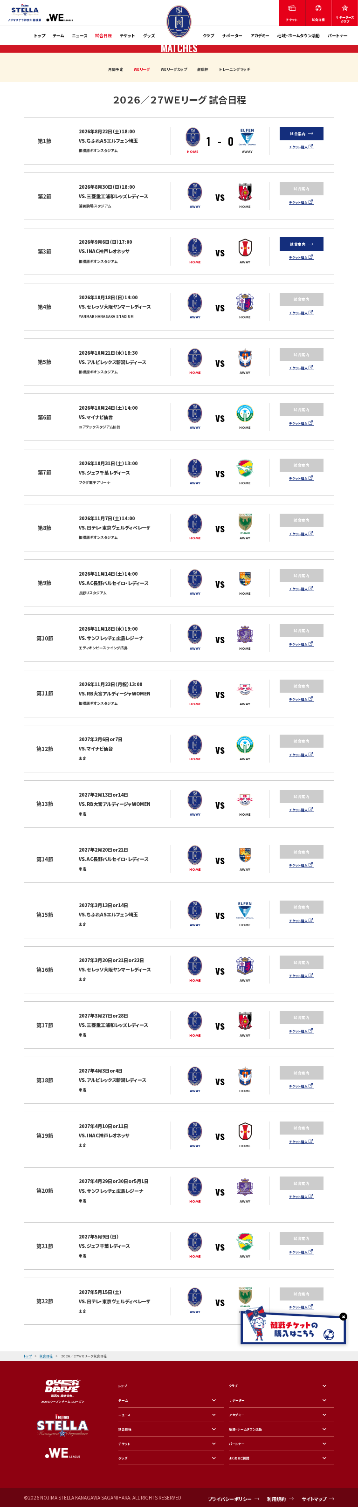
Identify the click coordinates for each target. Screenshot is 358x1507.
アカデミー (259, 36)
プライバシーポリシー (230, 1498)
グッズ (149, 36)
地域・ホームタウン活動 (298, 36)
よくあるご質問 (239, 1458)
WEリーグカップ (174, 69)
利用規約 (276, 1498)
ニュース (79, 36)
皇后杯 (202, 69)
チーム (58, 36)
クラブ (208, 36)
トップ (39, 36)
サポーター (232, 36)
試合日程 (103, 36)
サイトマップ (314, 1498)
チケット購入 (298, 147)
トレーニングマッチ (234, 69)
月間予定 (115, 69)
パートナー (338, 36)
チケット (127, 36)
